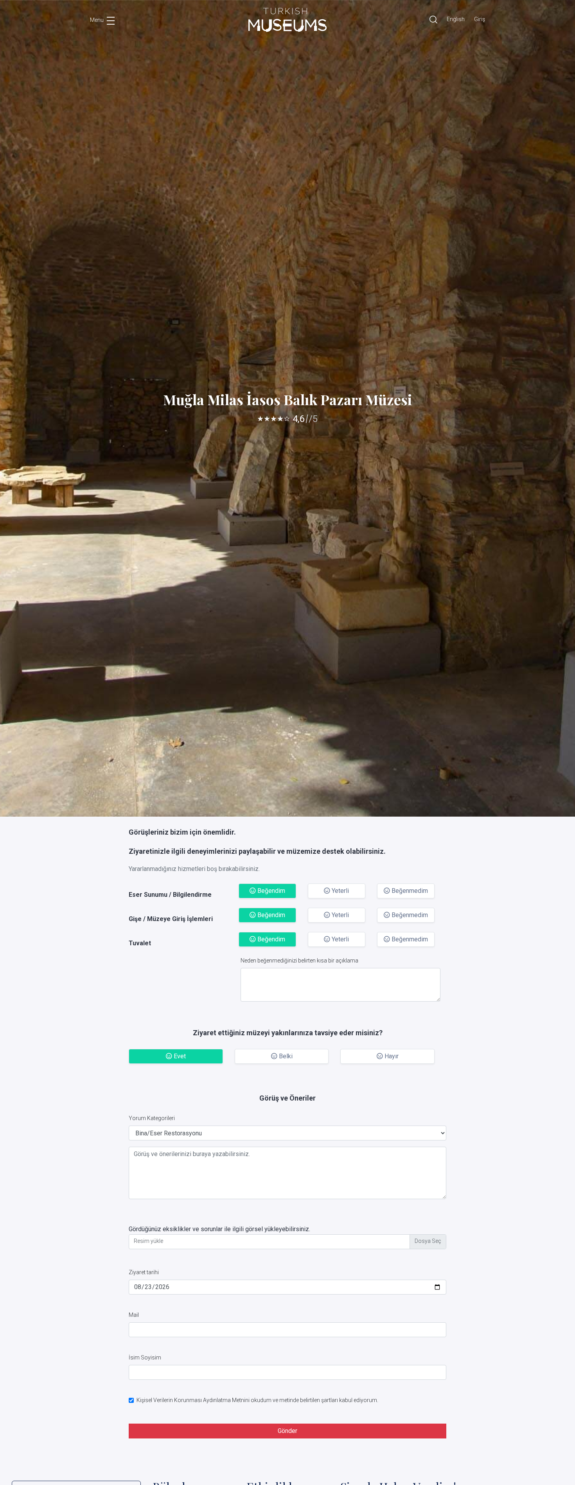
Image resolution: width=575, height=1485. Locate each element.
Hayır (391, 1056)
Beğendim (270, 890)
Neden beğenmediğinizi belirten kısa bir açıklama (299, 960)
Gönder (287, 1431)
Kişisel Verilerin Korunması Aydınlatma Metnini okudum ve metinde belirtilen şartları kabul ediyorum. (257, 1400)
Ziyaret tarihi (144, 1272)
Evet (179, 1056)
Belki (285, 1056)
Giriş (479, 19)
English (456, 19)
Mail (134, 1315)
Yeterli (339, 890)
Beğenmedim (409, 890)
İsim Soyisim (145, 1357)
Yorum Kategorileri (152, 1118)
